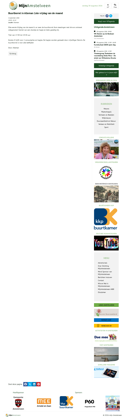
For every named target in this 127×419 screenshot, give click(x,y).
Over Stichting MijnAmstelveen (104, 267)
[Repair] (106, 320)
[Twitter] (110, 15)
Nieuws (106, 109)
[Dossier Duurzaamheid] (106, 312)
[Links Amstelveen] (106, 305)
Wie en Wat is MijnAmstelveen (104, 284)
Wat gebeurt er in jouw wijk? (106, 72)
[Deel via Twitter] (30, 384)
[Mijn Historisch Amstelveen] (106, 193)
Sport (106, 127)
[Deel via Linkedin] (34, 384)
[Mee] (44, 403)
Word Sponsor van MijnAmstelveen (105, 273)
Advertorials (102, 263)
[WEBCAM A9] (106, 326)
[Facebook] (107, 15)
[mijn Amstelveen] (30, 5)
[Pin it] (38, 384)
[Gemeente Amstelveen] (18, 403)
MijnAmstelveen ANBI (106, 289)
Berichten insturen (105, 277)
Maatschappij (106, 112)
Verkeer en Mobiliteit (106, 124)
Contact (101, 280)
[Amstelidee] (113, 403)
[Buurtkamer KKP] (67, 402)
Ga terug (13, 53)
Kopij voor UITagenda (106, 21)
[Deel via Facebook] (25, 384)
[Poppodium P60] (90, 403)
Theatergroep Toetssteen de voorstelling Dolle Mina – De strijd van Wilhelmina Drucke (105, 55)
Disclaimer (102, 292)
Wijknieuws (106, 118)
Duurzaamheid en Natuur (106, 121)
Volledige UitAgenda (106, 66)
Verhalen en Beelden (106, 115)
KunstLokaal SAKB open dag (105, 45)
